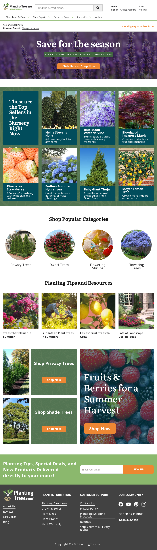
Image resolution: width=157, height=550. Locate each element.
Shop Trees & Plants (16, 17)
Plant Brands (50, 519)
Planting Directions (54, 503)
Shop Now (54, 380)
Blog (6, 522)
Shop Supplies (40, 17)
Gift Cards (9, 517)
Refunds (85, 521)
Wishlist (98, 17)
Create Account (128, 9)
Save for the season (78, 55)
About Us (9, 506)
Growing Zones (51, 508)
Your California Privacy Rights (95, 528)
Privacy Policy (89, 508)
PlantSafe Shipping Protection (92, 515)
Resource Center (62, 17)
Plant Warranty (52, 524)
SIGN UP (139, 469)
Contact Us (82, 17)
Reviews (8, 511)
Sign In (114, 9)
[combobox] (69, 7)
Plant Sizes (49, 514)
